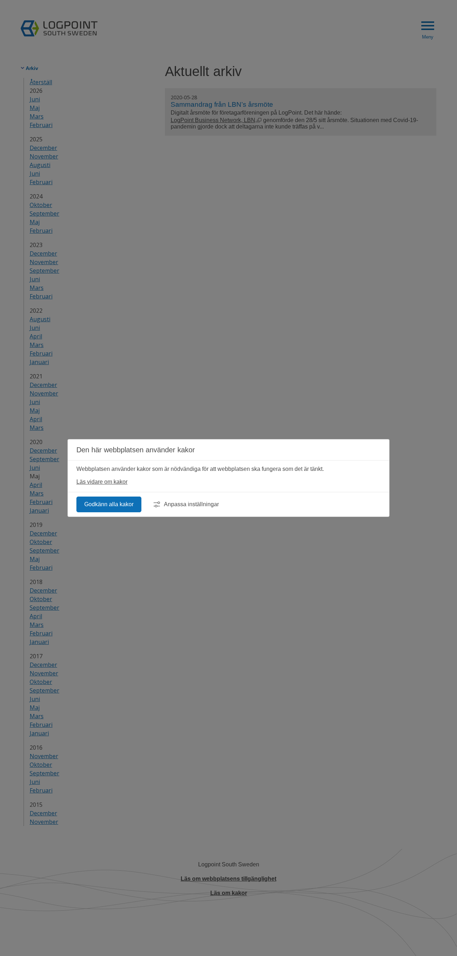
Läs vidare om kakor (101, 482)
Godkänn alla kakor (109, 504)
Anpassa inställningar (191, 504)
